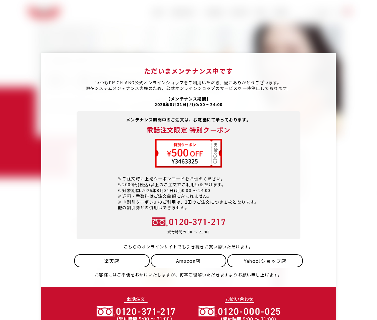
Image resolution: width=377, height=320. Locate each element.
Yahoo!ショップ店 (265, 260)
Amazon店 (188, 260)
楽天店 (112, 260)
